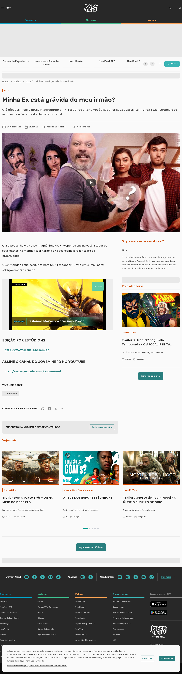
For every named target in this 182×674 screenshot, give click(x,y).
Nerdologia (5, 624)
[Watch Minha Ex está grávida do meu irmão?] (91, 182)
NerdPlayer (80, 607)
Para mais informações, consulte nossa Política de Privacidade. (37, 666)
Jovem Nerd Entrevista (85, 640)
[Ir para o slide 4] (95, 528)
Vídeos (17, 81)
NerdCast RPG (6, 607)
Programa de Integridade (124, 618)
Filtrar (174, 64)
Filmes (40, 601)
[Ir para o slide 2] (89, 528)
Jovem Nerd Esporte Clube (78, 490)
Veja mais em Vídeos (91, 547)
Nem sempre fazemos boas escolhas (23, 510)
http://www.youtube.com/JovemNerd (33, 371)
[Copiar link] (62, 408)
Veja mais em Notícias (47, 635)
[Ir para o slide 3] (92, 528)
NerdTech (4, 629)
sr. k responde (11, 393)
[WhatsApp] (42, 408)
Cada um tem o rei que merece (80, 510)
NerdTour (79, 629)
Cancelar (147, 658)
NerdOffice (129, 332)
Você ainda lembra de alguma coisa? (142, 352)
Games (41, 613)
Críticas (41, 618)
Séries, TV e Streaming (48, 607)
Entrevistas (43, 624)
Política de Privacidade (122, 613)
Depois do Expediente (9, 618)
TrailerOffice (81, 635)
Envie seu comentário (102, 427)
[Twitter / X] (56, 408)
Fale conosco (118, 629)
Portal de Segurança (122, 624)
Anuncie (116, 635)
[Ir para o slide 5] (98, 528)
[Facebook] (49, 408)
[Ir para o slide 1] (85, 528)
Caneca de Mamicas (8, 613)
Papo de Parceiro (7, 640)
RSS (114, 640)
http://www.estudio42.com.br (27, 349)
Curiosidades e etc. (46, 629)
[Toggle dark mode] (170, 8)
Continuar (167, 658)
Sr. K (28, 81)
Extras (3, 635)
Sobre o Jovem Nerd (122, 601)
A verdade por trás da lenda (139, 510)
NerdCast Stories (82, 613)
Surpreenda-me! (151, 376)
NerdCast (4, 601)
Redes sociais (119, 607)
